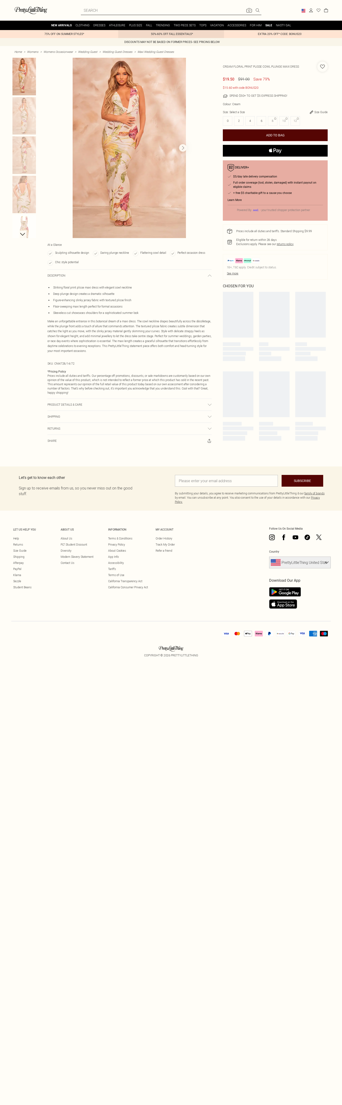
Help (16, 538)
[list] (129, 148)
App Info (113, 556)
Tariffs (112, 569)
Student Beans (22, 587)
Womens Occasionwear (58, 52)
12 (295, 121)
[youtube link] (295, 537)
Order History (164, 538)
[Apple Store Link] (285, 604)
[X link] (319, 537)
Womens (32, 52)
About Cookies (117, 550)
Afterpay (18, 563)
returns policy (285, 244)
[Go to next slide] (183, 148)
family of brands (314, 493)
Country (274, 551)
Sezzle (17, 581)
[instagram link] (272, 537)
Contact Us (67, 563)
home (18, 52)
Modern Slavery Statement (77, 556)
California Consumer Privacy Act (128, 587)
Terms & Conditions (120, 538)
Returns (18, 544)
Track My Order (165, 544)
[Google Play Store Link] (285, 592)
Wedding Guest (87, 52)
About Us (66, 538)
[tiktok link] (307, 537)
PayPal (17, 569)
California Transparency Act (125, 581)
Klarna (17, 575)
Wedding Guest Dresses (117, 52)
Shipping (18, 556)
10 (284, 121)
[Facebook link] (284, 537)
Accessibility (116, 563)
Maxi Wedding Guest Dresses (156, 52)
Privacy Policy (116, 544)
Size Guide (20, 550)
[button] (303, 11)
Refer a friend (164, 550)
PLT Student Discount (74, 544)
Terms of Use (116, 575)
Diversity (66, 550)
